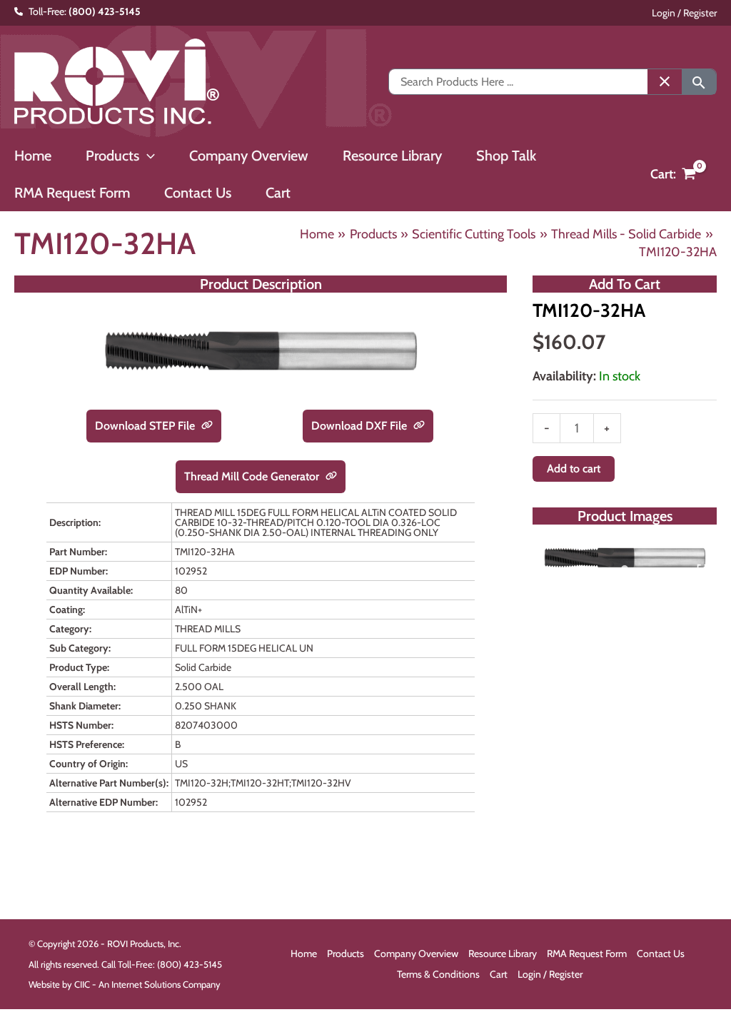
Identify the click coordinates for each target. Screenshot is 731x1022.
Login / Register (684, 12)
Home (304, 953)
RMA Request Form (587, 953)
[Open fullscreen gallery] (702, 569)
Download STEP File (146, 425)
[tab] (624, 568)
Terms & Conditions (438, 974)
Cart (499, 974)
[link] (207, 426)
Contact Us (661, 953)
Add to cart (573, 468)
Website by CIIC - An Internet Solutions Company (125, 984)
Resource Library (502, 953)
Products (345, 953)
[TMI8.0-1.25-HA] (625, 558)
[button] (147, 155)
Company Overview (416, 953)
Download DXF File (360, 425)
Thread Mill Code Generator (253, 476)
